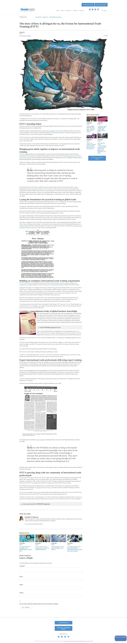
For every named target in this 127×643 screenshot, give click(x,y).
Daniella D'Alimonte (26, 35)
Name (21, 576)
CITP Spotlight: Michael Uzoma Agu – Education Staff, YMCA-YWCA (91, 129)
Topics (62, 10)
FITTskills (48, 315)
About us (75, 10)
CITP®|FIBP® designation (55, 17)
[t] (90, 9)
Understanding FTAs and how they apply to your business (57, 548)
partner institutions (41, 439)
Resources (68, 10)
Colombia (38, 487)
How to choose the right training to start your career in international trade (42, 548)
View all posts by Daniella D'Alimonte (34, 524)
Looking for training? (88, 4)
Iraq (50, 487)
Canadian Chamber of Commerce (34, 189)
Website (21, 592)
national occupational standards (67, 283)
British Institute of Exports (69, 155)
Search (105, 10)
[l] (95, 9)
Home (57, 10)
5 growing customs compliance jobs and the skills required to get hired (102, 129)
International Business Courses (82, 641)
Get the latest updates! (101, 4)
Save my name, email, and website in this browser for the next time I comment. (38, 603)
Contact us (81, 10)
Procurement (38, 17)
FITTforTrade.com (63, 622)
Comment (22, 566)
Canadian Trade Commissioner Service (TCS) (52, 130)
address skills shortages (57, 284)
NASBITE (49, 483)
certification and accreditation (26, 284)
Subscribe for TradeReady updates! (97, 158)
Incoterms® (45, 17)
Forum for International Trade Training (70, 641)
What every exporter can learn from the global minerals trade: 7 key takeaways (91, 145)
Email (21, 584)
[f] (92, 9)
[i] (98, 9)
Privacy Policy (90, 641)
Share (104, 35)
